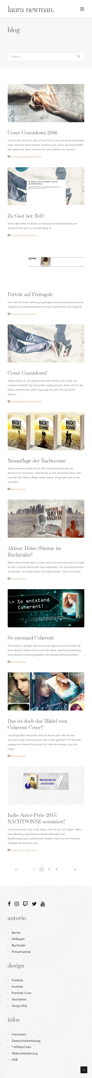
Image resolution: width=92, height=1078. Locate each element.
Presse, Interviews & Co (24, 235)
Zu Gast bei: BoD (26, 216)
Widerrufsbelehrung (24, 1053)
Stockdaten (19, 999)
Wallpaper (18, 939)
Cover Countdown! (27, 373)
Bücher (16, 933)
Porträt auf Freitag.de (30, 294)
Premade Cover (22, 993)
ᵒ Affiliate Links (21, 1047)
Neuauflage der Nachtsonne (37, 461)
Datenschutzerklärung (26, 1041)
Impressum (19, 1034)
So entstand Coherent (31, 638)
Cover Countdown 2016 (32, 133)
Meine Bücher (34, 156)
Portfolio (17, 987)
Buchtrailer (19, 945)
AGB (15, 1059)
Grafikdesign (18, 156)
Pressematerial (21, 952)
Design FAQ (19, 1006)
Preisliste (17, 980)
